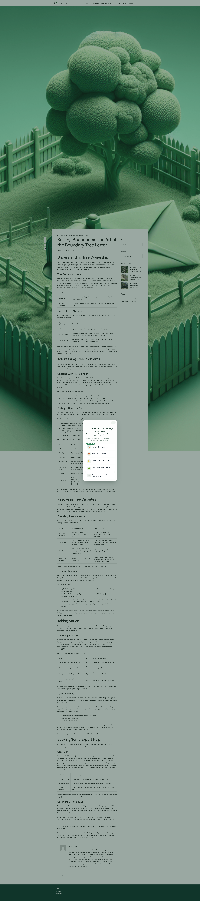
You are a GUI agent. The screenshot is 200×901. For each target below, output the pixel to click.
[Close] (113, 422)
